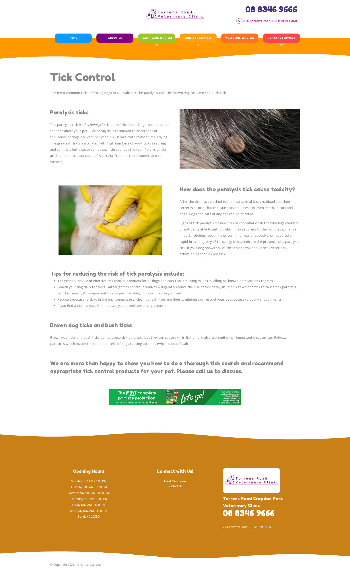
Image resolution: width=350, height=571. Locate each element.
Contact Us (175, 486)
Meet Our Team (175, 481)
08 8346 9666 (271, 9)
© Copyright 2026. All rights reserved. (75, 565)
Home (73, 38)
